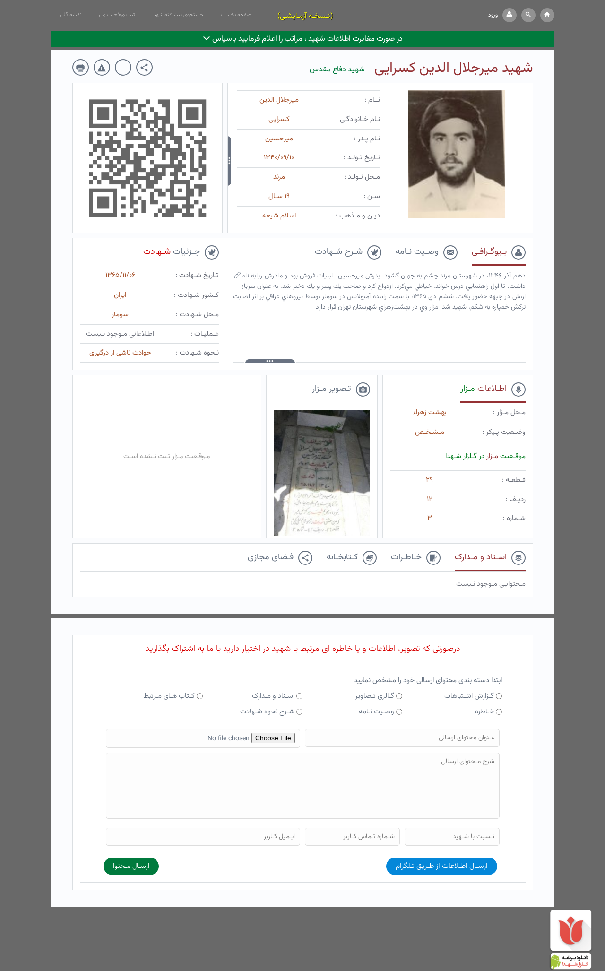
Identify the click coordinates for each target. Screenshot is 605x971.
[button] (528, 15)
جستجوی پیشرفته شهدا (178, 14)
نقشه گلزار (70, 14)
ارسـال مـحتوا (131, 866)
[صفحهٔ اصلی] (547, 15)
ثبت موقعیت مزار (116, 14)
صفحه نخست (236, 14)
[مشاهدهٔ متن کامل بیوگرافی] (237, 277)
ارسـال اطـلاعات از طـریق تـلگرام (442, 866)
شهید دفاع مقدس (337, 70)
